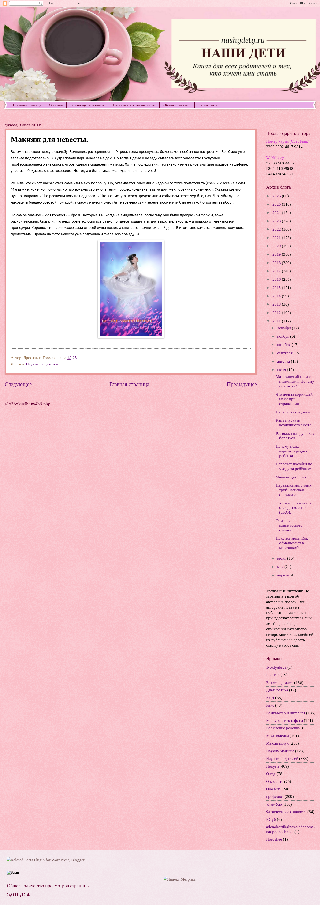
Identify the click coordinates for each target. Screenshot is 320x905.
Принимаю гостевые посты (134, 104)
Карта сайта (207, 104)
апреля (283, 575)
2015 (277, 287)
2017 (277, 271)
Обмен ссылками (177, 104)
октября (284, 344)
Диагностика (277, 690)
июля (282, 369)
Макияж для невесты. (294, 477)
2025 (277, 204)
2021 (277, 237)
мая (280, 566)
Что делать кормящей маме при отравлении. (294, 399)
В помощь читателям (87, 104)
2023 (277, 221)
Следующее (18, 384)
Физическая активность (286, 812)
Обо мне (56, 104)
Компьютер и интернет (285, 713)
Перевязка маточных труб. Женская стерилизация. (294, 490)
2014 (277, 296)
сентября (285, 353)
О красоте (274, 781)
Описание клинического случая (289, 525)
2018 (277, 263)
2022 (277, 229)
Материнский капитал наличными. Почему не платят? (295, 381)
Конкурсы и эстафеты (284, 720)
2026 (277, 196)
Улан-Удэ (274, 804)
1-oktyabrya (276, 667)
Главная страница (27, 104)
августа (284, 361)
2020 (277, 246)
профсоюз (275, 796)
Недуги (272, 766)
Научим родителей (42, 364)
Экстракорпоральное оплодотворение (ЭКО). (294, 508)
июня (282, 558)
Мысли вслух (277, 743)
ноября (283, 336)
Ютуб (271, 819)
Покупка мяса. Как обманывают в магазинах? (292, 543)
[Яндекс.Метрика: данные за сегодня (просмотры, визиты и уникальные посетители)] (180, 879)
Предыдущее (242, 384)
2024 (277, 212)
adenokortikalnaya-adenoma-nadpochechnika (290, 829)
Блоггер (273, 675)
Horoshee (274, 839)
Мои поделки (277, 736)
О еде (271, 774)
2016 (277, 279)
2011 (277, 321)
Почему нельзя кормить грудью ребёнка (291, 451)
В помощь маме (279, 682)
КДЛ (270, 698)
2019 (277, 254)
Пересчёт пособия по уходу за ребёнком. (294, 466)
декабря (284, 328)
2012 (277, 313)
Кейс (270, 705)
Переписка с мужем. (293, 412)
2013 (277, 304)
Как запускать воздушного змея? (293, 422)
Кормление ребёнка (283, 728)
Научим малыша (280, 751)
